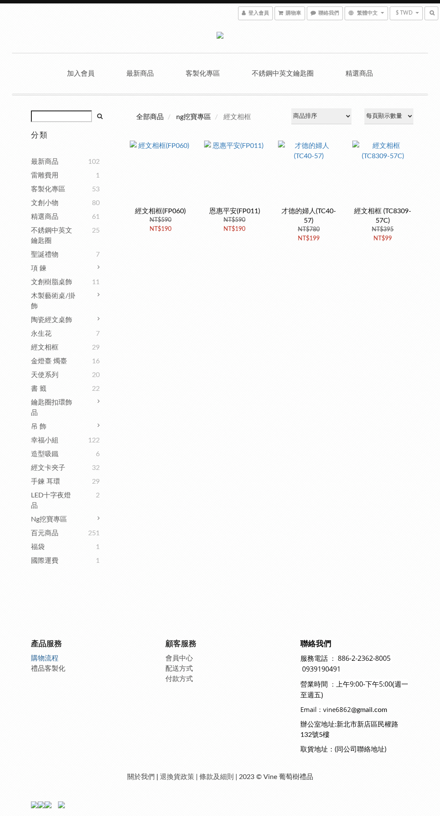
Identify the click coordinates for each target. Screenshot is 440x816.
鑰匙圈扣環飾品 (51, 407)
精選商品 (359, 73)
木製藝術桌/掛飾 (53, 301)
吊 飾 (38, 426)
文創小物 (44, 202)
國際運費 (44, 560)
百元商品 (44, 533)
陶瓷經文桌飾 (51, 319)
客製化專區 (203, 73)
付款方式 (179, 678)
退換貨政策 (177, 776)
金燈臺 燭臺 (49, 361)
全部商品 (150, 117)
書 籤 (38, 388)
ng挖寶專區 (49, 519)
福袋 (38, 546)
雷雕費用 (44, 175)
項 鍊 (38, 268)
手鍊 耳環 (45, 481)
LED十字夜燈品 (51, 500)
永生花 (41, 333)
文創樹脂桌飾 (51, 282)
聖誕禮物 (44, 254)
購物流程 (44, 658)
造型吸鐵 (44, 454)
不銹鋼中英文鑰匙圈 (283, 73)
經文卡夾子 (48, 467)
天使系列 (44, 374)
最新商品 (140, 73)
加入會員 (81, 73)
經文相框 (44, 347)
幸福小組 (44, 440)
